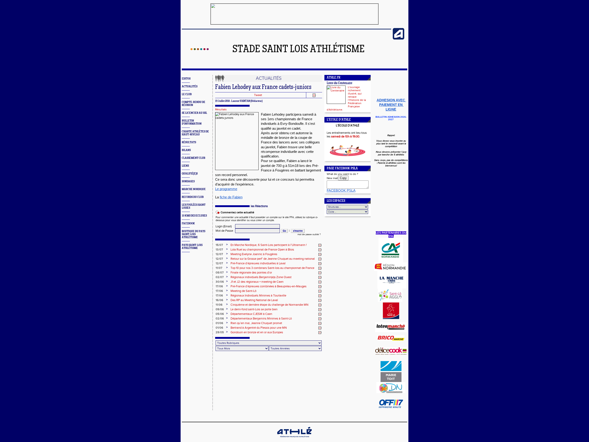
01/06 (219, 323)
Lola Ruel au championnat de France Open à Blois (262, 249)
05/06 (220, 314)
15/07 (219, 245)
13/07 (219, 249)
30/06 (220, 282)
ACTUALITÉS (189, 86)
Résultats (221, 109)
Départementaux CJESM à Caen (251, 314)
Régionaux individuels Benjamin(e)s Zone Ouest (261, 277)
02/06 (220, 318)
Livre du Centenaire (339, 83)
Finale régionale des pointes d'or (251, 272)
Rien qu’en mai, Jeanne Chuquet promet (256, 323)
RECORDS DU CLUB (193, 197)
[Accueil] (200, 49)
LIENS (185, 165)
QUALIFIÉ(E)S (190, 173)
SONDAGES (188, 181)
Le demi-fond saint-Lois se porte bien (254, 309)
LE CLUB (187, 94)
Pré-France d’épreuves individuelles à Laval (258, 263)
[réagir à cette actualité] (320, 245)
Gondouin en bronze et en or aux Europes (257, 332)
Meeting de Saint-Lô (243, 291)
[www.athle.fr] (398, 38)
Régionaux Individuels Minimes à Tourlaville (258, 295)
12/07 (219, 254)
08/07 (220, 272)
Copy (343, 178)
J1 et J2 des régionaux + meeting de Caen (257, 282)
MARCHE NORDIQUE (194, 189)
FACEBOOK (188, 223)
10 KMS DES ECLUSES (194, 215)
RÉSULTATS (189, 142)
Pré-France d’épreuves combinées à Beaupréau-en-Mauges (268, 286)
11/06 (219, 305)
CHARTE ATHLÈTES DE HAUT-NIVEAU (195, 133)
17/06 (219, 286)
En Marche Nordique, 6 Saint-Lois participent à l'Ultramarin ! (269, 245)
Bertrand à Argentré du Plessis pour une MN (259, 328)
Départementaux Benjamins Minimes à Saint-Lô (261, 318)
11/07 (219, 268)
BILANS (186, 150)
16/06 (219, 300)
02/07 (220, 277)
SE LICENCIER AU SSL (194, 112)
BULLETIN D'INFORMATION (192, 122)
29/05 (220, 332)
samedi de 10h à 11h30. (345, 136)
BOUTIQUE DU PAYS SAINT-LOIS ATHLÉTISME (193, 234)
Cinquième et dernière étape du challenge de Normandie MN (269, 305)
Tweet (258, 95)
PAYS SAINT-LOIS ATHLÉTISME (192, 247)
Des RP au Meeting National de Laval (254, 300)
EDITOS (186, 78)
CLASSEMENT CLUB (193, 158)
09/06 (220, 309)
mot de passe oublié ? (309, 234)
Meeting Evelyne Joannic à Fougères (254, 254)
